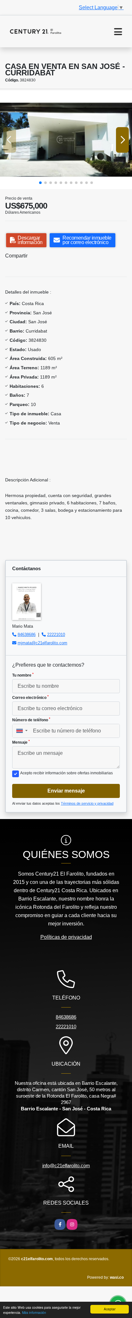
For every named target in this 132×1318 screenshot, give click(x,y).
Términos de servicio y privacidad (87, 803)
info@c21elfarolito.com (66, 1165)
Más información (34, 1312)
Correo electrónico (30, 697)
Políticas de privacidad (66, 937)
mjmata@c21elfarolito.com (42, 642)
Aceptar (109, 1309)
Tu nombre (23, 675)
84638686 (27, 634)
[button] (40, 182)
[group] (66, 139)
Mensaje (21, 742)
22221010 (56, 634)
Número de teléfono (31, 719)
